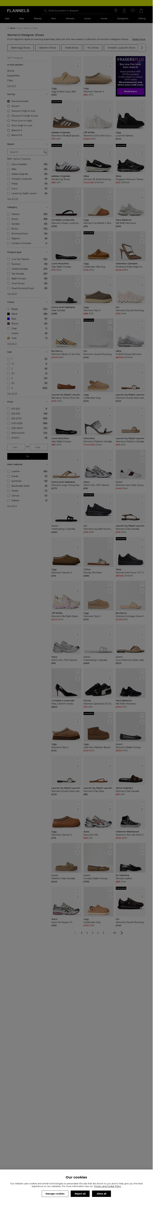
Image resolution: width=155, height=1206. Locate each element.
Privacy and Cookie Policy (107, 1186)
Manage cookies (55, 1193)
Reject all (80, 1193)
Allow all (101, 1193)
